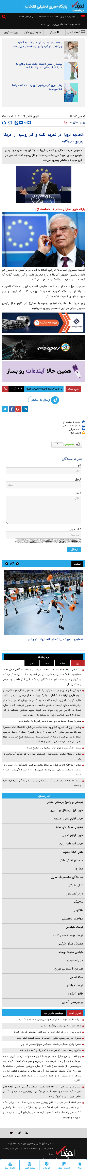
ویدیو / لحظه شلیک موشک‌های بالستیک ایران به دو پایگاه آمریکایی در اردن (42, 756)
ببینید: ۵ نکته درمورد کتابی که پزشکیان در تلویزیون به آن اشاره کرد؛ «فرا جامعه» (42, 783)
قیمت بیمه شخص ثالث (68, 935)
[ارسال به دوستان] (10, 122)
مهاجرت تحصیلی (72, 918)
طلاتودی (78, 910)
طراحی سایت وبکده (70, 952)
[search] (4, 17)
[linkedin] (25, 409)
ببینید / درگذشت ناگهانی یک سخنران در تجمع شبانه (54, 748)
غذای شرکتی (75, 885)
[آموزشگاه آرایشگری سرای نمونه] (43, 371)
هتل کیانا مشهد (73, 852)
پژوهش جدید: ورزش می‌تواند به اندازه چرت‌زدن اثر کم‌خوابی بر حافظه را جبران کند (37, 44)
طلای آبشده (75, 993)
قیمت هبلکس (74, 927)
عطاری (79, 868)
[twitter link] (11, 1133)
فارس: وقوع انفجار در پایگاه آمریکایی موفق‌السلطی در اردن (50, 1044)
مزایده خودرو (75, 960)
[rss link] (26, 1133)
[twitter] (5, 409)
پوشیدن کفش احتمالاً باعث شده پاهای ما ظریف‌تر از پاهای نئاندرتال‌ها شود (39, 65)
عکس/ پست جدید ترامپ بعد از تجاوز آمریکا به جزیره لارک (50, 721)
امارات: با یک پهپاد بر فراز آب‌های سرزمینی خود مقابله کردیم (50, 1019)
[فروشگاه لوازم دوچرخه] (43, 347)
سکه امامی (76, 977)
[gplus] (18, 409)
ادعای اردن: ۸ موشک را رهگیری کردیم (61, 1026)
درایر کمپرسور (75, 893)
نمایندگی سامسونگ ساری (67, 877)
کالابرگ (78, 902)
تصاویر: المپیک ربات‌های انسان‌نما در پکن (55, 639)
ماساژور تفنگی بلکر (71, 860)
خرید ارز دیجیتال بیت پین (66, 810)
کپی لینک (73, 389)
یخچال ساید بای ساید (69, 827)
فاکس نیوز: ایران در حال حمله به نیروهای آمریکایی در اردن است (47, 1032)
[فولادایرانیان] (43, 323)
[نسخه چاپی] (4, 122)
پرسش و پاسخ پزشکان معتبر (65, 802)
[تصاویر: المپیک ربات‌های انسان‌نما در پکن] (43, 602)
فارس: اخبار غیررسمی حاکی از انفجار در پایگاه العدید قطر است (49, 1038)
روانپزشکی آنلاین (72, 1002)
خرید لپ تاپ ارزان (71, 843)
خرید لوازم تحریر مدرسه (68, 818)
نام (79, 465)
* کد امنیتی (75, 529)
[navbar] (83, 17)
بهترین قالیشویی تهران (68, 968)
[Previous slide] (17, 563)
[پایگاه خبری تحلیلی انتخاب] (78, 6)
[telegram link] (19, 1133)
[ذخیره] (16, 123)
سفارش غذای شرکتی (70, 943)
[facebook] (12, 409)
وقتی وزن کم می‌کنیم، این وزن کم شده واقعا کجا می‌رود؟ (37, 87)
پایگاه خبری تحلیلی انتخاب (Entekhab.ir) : (60, 209)
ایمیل (78, 479)
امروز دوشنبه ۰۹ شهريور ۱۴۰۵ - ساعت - (58, 17)
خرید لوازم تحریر (72, 835)
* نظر (78, 493)
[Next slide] (6, 563)
